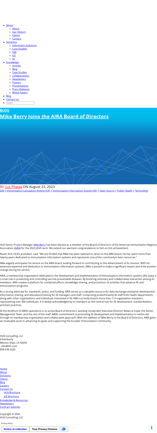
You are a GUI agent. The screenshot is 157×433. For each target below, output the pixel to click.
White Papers (20, 92)
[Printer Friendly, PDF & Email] (147, 194)
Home (3, 369)
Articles (16, 65)
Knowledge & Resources (14, 400)
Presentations (20, 86)
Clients (16, 35)
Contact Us (12, 99)
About (9, 25)
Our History (19, 32)
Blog (14, 69)
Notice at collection (15, 429)
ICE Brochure (11, 396)
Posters (16, 82)
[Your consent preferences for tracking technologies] (152, 428)
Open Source (107, 190)
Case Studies (19, 49)
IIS (13, 59)
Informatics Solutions (24, 45)
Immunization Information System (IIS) (75, 190)
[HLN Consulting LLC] (30, 19)
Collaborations (20, 75)
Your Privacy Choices (44, 429)
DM (14, 52)
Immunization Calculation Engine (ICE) (28, 190)
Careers (16, 38)
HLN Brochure (12, 392)
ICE (14, 55)
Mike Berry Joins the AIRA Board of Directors (54, 114)
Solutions (11, 42)
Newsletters (19, 79)
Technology (141, 190)
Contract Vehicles (10, 407)
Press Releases (20, 89)
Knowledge (12, 62)
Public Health (124, 190)
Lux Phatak (13, 186)
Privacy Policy (7, 423)
